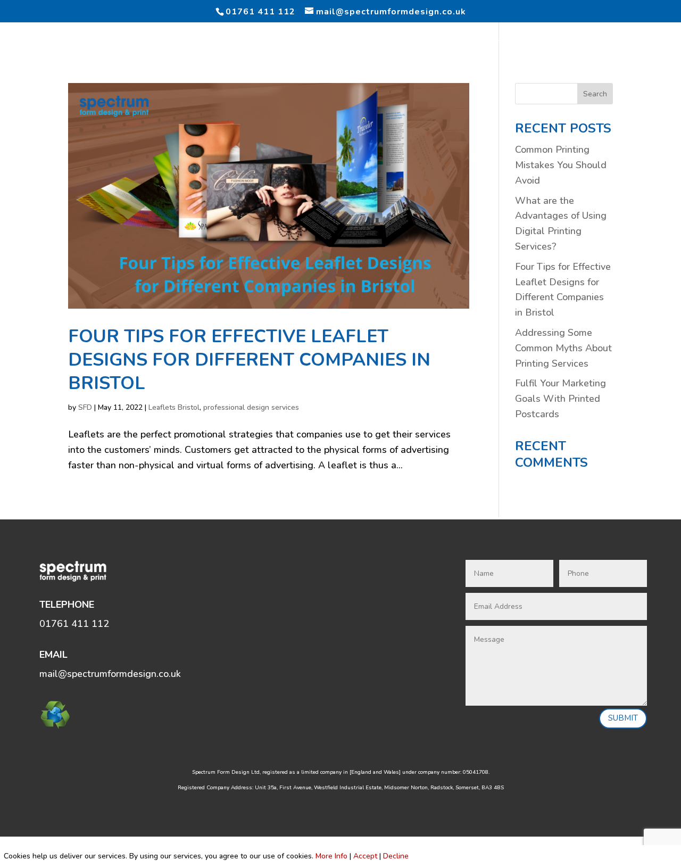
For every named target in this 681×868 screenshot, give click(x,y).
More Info (331, 856)
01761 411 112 (260, 12)
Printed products (435, 39)
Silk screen (512, 39)
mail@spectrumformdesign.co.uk (110, 673)
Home (34, 39)
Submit (623, 718)
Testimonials (577, 39)
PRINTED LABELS (302, 39)
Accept (365, 856)
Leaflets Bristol (174, 407)
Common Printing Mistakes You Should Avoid (561, 165)
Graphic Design (93, 39)
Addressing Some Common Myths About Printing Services (563, 348)
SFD (85, 407)
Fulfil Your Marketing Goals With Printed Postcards (560, 398)
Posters (365, 39)
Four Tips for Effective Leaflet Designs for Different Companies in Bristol (249, 359)
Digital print (229, 39)
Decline (396, 856)
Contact (638, 39)
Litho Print (164, 39)
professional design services (251, 407)
